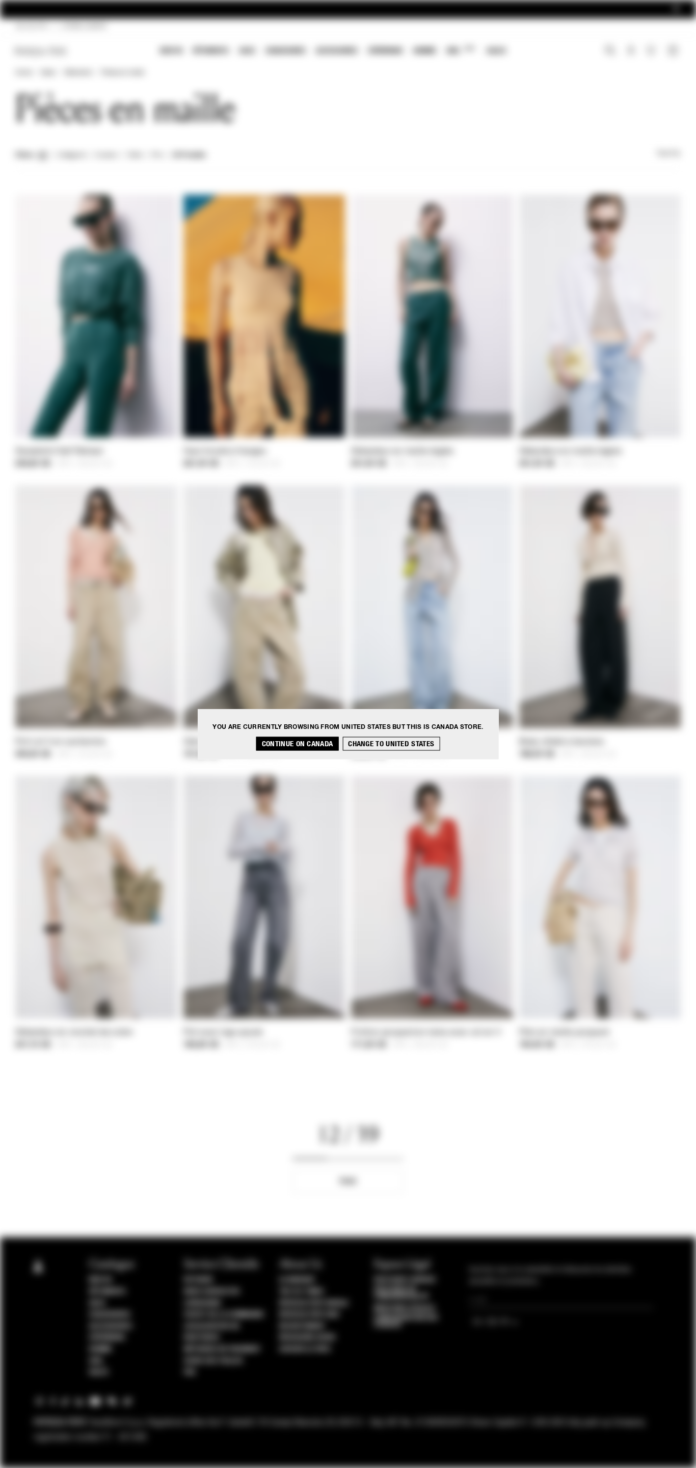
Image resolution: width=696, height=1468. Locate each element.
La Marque (297, 1279)
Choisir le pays (305, 1349)
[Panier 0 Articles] (674, 51)
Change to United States (391, 744)
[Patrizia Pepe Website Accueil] (40, 51)
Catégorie (71, 155)
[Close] (676, 9)
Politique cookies (405, 1279)
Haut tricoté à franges (224, 452)
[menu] (333, 51)
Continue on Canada (297, 744)
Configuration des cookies (406, 1321)
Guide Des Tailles (213, 1361)
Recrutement (302, 1326)
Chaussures (285, 51)
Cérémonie (385, 51)
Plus (348, 1181)
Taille (134, 155)
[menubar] (333, 51)
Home (23, 73)
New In (171, 51)
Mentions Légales (404, 1308)
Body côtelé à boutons (561, 742)
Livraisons (202, 1303)
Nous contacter (211, 1291)
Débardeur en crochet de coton (74, 1033)
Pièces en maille (122, 73)
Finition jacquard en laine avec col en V (426, 1033)
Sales (496, 51)
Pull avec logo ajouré (223, 1033)
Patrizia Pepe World (314, 1303)
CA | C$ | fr (31, 26)
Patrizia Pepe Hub (309, 1314)
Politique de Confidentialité (401, 1293)
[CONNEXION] (631, 51)
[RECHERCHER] (610, 51)
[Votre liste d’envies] (652, 53)
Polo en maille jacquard (564, 1033)
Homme (424, 51)
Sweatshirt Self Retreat (59, 452)
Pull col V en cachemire (60, 742)
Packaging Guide (307, 1337)
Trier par (668, 154)
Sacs (247, 51)
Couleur (106, 155)
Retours (198, 1279)
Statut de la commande (224, 1314)
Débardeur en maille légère (402, 452)
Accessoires (337, 51)
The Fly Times (301, 1291)
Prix (157, 155)
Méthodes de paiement (222, 1349)
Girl (460, 50)
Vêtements (211, 51)
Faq (190, 1372)
